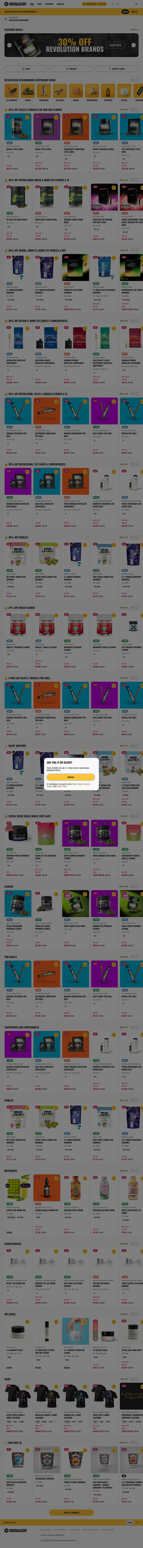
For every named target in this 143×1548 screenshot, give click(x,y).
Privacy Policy (77, 784)
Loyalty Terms (61, 786)
